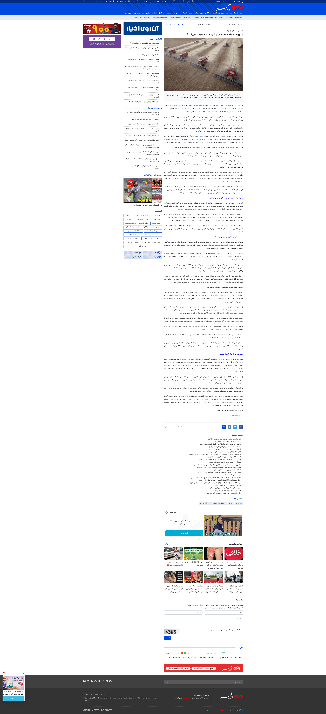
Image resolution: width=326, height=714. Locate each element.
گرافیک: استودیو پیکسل (214, 710)
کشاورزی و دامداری (175, 17)
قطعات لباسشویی (133, 231)
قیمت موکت (139, 219)
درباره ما (103, 694)
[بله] (106, 681)
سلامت (196, 13)
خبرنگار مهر (232, 105)
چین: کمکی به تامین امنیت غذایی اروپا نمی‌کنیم (225, 488)
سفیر (127, 215)
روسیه (231, 503)
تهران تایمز (128, 242)
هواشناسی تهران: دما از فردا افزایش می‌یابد (145, 119)
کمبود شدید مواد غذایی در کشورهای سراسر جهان (225, 446)
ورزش (175, 13)
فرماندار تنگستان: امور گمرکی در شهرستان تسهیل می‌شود (143, 88)
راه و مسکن (187, 17)
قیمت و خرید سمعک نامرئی (151, 242)
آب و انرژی (196, 17)
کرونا (201, 136)
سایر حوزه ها (138, 17)
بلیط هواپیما (132, 234)
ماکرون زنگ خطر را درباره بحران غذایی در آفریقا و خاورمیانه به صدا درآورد (217, 465)
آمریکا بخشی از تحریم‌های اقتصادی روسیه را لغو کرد (224, 457)
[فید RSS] (91, 681)
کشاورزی (239, 503)
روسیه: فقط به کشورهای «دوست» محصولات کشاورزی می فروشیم (219, 467)
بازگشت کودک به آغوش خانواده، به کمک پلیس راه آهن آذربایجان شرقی (143, 74)
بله (163, 2)
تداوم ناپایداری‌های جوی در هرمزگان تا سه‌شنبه (144, 101)
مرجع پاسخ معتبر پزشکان (152, 227)
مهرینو (137, 242)
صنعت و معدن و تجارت (160, 17)
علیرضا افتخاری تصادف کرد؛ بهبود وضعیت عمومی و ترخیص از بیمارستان (142, 153)
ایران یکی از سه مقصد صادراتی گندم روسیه (227, 490)
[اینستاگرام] (103, 681)
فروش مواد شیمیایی (132, 227)
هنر (227, 13)
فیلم (143, 13)
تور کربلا (128, 219)
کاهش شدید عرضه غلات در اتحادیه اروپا (228, 441)
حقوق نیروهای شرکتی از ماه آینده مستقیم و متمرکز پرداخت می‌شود (142, 160)
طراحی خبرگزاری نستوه (232, 710)
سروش (180, 2)
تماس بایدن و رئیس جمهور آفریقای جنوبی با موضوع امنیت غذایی (219, 472)
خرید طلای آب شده (153, 219)
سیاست (168, 13)
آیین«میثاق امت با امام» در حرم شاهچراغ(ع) (144, 43)
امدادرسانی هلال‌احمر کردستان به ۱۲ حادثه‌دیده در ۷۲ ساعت (142, 49)
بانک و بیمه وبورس (207, 17)
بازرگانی (85, 694)
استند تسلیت (156, 223)
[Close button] (23, 673)
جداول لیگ (109, 2)
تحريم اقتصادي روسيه (219, 503)
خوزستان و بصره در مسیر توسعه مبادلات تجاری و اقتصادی (143, 95)
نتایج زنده (120, 2)
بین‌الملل (161, 13)
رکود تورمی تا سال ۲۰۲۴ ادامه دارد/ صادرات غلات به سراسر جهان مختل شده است (214, 454)
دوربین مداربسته (130, 223)
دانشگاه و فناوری (205, 13)
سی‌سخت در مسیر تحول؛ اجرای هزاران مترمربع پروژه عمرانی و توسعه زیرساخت (142, 67)
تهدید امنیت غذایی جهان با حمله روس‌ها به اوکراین (224, 439)
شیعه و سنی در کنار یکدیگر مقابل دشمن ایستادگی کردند (143, 81)
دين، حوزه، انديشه (218, 13)
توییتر (143, 2)
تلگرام (189, 2)
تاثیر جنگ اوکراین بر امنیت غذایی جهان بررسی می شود (223, 452)
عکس (148, 13)
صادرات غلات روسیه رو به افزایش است (228, 485)
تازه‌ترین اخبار (156, 39)
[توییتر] (99, 681)
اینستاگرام (153, 2)
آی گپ (171, 2)
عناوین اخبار (238, 17)
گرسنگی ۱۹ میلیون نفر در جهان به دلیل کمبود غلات (224, 449)
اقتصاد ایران (219, 17)
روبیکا (134, 2)
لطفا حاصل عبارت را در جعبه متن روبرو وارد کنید (226, 630)
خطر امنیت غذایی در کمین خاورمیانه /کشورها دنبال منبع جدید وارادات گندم (216, 477)
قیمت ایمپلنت (153, 231)
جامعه (190, 13)
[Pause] (206, 534)
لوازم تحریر (156, 215)
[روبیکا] (95, 681)
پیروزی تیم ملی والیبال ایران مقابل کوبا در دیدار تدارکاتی (143, 167)
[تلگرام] (110, 681)
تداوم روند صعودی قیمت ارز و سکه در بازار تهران (143, 124)
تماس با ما (94, 694)
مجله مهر (137, 13)
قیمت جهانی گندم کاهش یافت (230, 475)
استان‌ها (154, 13)
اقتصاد (185, 13)
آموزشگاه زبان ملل (132, 238)
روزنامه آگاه (142, 246)
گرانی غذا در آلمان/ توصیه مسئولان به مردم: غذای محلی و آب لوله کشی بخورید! (215, 482)
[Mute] (210, 534)
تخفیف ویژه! (13, 698)
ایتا (126, 2)
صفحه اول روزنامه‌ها (153, 175)
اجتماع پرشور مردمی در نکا (150, 55)
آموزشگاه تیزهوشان (151, 234)
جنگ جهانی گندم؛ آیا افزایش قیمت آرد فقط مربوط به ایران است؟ (219, 480)
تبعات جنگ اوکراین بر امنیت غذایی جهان (227, 470)
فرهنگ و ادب (234, 13)
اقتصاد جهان (229, 17)
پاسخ (167, 653)
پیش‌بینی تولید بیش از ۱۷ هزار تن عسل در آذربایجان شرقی (142, 129)
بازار (179, 13)
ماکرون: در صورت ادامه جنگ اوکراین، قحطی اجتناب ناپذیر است (220, 444)
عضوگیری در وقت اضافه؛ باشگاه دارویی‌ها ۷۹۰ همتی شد (142, 60)
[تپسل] (166, 512)
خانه (241, 13)
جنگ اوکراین (204, 503)
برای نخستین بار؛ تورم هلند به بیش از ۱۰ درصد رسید (224, 493)
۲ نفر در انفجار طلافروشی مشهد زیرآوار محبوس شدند (142, 140)
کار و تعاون (147, 17)
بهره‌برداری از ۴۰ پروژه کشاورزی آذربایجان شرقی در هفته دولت (143, 113)
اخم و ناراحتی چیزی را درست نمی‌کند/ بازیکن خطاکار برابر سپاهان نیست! (142, 146)
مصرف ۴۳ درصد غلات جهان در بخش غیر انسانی (225, 462)
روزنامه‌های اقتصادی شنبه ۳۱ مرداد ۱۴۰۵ (145, 205)
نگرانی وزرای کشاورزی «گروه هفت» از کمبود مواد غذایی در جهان (220, 459)
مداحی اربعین (143, 223)
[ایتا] (84, 681)
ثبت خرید (184, 533)
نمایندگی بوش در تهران (151, 238)
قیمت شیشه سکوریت (141, 215)
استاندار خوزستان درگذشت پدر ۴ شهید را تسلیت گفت (141, 135)
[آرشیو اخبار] (88, 681)
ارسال (168, 638)
